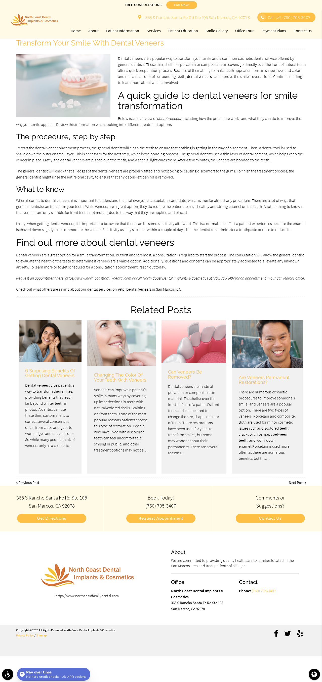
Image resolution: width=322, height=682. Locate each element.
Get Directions (51, 518)
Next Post (296, 482)
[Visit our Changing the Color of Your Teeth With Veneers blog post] (121, 343)
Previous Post (28, 482)
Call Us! (288, 17)
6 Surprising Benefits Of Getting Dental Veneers (50, 373)
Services (154, 30)
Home (76, 30)
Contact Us (303, 30)
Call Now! (182, 5)
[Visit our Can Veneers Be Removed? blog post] (194, 341)
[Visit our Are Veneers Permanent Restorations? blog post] (267, 344)
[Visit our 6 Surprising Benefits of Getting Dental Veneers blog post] (50, 341)
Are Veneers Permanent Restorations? (264, 380)
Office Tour (244, 30)
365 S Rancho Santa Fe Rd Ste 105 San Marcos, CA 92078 (196, 17)
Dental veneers (130, 58)
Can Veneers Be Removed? (185, 374)
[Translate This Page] (314, 674)
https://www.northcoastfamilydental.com (98, 278)
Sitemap (41, 635)
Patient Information (122, 30)
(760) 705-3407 (223, 278)
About (93, 30)
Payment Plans (273, 30)
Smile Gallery (217, 30)
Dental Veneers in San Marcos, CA (153, 289)
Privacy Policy (25, 635)
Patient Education (183, 30)
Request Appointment (160, 518)
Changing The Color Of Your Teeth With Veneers (120, 377)
